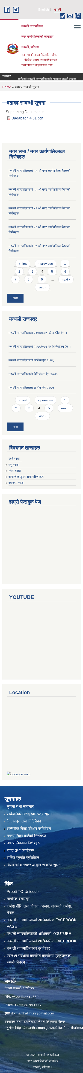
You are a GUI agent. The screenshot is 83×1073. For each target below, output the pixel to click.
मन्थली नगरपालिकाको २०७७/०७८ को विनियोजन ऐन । (40, 346)
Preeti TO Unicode (23, 891)
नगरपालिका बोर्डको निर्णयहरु (26, 836)
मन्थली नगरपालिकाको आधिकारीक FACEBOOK (42, 941)
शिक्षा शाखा (15, 470)
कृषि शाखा (14, 458)
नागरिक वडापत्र (18, 899)
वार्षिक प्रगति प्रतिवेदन (23, 857)
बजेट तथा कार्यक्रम (20, 850)
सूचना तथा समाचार (20, 806)
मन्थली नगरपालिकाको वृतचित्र (28, 948)
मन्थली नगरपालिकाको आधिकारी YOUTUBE (39, 933)
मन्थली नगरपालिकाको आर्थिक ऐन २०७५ (31, 388)
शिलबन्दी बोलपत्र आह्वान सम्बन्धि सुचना (34, 865)
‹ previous (45, 263)
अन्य (15, 298)
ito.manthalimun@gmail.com (32, 1013)
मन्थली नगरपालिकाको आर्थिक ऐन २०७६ (31, 360)
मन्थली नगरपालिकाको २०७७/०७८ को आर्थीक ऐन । (38, 333)
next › (66, 279)
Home (6, 87)
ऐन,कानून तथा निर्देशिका (24, 821)
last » (42, 287)
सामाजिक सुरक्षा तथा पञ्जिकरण (26, 477)
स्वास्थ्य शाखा (16, 483)
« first (23, 263)
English (43, 9)
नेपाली (57, 9)
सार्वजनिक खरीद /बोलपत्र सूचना (30, 814)
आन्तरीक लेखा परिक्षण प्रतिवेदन (29, 828)
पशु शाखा (14, 464)
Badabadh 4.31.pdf (27, 118)
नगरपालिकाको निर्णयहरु (23, 843)
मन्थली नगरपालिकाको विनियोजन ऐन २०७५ (33, 374)
